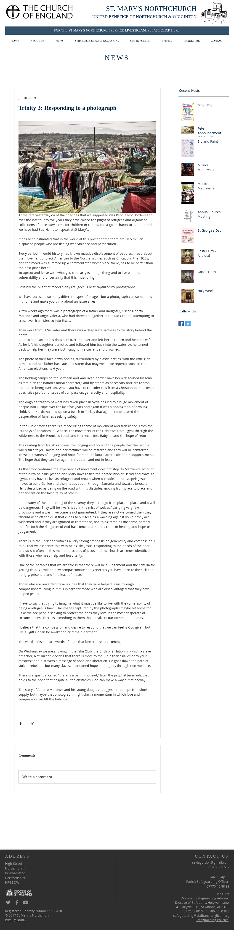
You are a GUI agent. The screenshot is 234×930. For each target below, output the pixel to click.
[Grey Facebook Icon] (17, 902)
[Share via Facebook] (21, 723)
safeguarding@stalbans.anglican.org (201, 915)
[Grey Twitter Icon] (8, 902)
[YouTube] (25, 902)
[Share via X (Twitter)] (32, 723)
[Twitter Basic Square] (188, 323)
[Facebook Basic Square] (181, 323)
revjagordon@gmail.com (210, 862)
